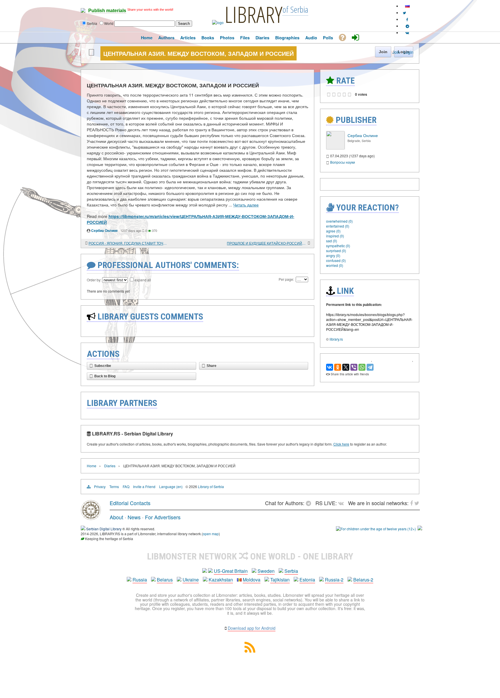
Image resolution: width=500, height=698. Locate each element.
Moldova (251, 579)
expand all (143, 279)
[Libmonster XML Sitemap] (250, 650)
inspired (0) (335, 235)
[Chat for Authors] (407, 25)
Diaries (109, 465)
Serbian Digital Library (104, 528)
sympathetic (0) (338, 245)
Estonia (307, 579)
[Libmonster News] (404, 12)
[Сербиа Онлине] (335, 147)
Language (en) (171, 486)
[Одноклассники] (337, 367)
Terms (114, 486)
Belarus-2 (363, 579)
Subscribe (102, 366)
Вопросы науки (342, 162)
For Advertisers (163, 517)
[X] (345, 367)
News (134, 517)
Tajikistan (280, 579)
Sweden (266, 571)
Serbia (291, 571)
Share (211, 366)
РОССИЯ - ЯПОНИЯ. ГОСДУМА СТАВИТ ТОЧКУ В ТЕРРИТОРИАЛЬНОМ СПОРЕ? (128, 243)
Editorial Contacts (130, 503)
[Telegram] (370, 367)
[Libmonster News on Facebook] (407, 19)
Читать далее (246, 205)
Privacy (100, 486)
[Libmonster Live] (407, 32)
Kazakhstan (221, 579)
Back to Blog (104, 376)
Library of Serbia (211, 486)
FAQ (126, 486)
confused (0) (336, 260)
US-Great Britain (231, 571)
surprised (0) (336, 250)
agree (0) (333, 230)
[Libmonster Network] (376, 528)
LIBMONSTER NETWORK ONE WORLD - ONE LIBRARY (250, 556)
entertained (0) (337, 226)
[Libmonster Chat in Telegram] (310, 503)
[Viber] (353, 367)
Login (408, 52)
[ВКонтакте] (329, 367)
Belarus (165, 579)
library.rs (336, 339)
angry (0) (333, 255)
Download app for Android (251, 628)
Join (396, 52)
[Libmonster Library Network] (420, 528)
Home (91, 465)
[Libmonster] (91, 518)
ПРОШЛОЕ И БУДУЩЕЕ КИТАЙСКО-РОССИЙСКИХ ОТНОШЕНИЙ (266, 243)
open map (211, 533)
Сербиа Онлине (104, 230)
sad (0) (331, 240)
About (116, 517)
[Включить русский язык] (407, 5)
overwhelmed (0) (339, 221)
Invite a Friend (144, 486)
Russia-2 (334, 579)
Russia (140, 579)
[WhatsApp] (362, 367)
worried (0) (334, 265)
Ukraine (191, 579)
